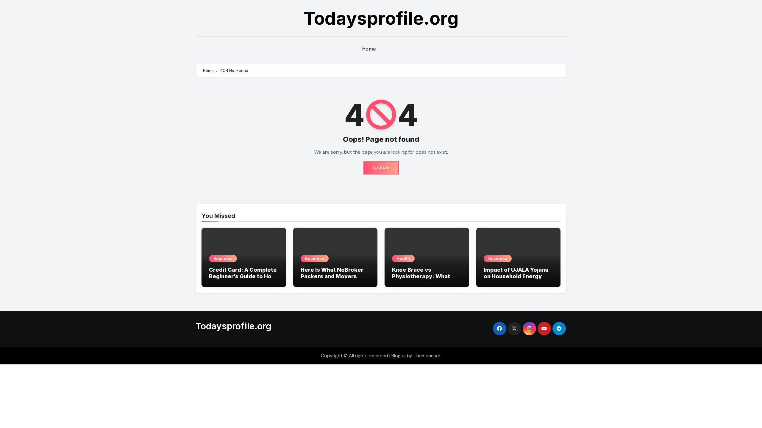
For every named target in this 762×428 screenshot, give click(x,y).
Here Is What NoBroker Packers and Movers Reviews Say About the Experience (332, 279)
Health (403, 258)
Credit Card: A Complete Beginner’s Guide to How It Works (243, 276)
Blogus (398, 356)
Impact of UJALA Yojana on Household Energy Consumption (516, 276)
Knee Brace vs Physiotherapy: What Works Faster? (421, 276)
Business (222, 258)
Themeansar (426, 356)
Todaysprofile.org (381, 18)
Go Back (381, 168)
